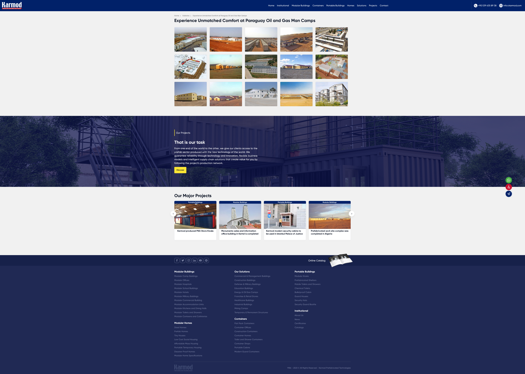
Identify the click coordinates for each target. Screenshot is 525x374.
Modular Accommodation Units (189, 304)
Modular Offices (181, 280)
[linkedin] (194, 260)
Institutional (283, 5)
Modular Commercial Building (188, 300)
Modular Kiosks (302, 276)
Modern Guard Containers (246, 351)
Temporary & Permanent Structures (251, 312)
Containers (318, 5)
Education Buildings (243, 288)
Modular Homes (333, 202)
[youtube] (200, 260)
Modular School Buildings (186, 288)
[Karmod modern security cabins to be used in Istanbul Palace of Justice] (199, 218)
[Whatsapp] (509, 180)
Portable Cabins (242, 347)
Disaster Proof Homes (184, 351)
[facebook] (177, 260)
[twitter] (182, 260)
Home (271, 5)
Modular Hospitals (183, 284)
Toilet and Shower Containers (248, 339)
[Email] (509, 194)
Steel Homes (180, 327)
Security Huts (301, 300)
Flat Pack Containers (244, 323)
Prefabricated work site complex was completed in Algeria (243, 232)
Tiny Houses (179, 335)
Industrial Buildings (243, 304)
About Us (299, 315)
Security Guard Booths (305, 304)
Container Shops (242, 343)
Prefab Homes (181, 331)
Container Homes (242, 335)
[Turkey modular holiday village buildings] (333, 218)
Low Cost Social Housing (186, 339)
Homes (350, 5)
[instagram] (188, 260)
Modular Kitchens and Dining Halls (190, 308)
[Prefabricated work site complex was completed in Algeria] (243, 218)
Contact (384, 5)
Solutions (361, 5)
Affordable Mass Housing (186, 343)
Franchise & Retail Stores (246, 296)
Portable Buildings (335, 5)
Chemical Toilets (302, 288)
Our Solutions (242, 271)
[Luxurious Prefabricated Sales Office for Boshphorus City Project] (288, 218)
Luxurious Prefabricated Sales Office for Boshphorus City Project (287, 232)
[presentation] (173, 214)
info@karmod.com (512, 5)
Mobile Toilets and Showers (307, 284)
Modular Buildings (301, 5)
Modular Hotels (181, 292)
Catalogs (299, 327)
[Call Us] (509, 187)
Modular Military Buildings (186, 296)
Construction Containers (245, 331)
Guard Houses (301, 296)
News (297, 319)
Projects (373, 5)
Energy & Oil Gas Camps (246, 292)
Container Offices (242, 327)
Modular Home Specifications (188, 355)
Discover (180, 170)
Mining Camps (241, 308)
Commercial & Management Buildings (252, 276)
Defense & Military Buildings (247, 284)
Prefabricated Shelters (305, 280)
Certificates (300, 323)
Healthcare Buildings (244, 300)
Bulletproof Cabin (303, 292)
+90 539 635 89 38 (487, 5)
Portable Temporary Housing (188, 347)
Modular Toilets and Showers (188, 312)
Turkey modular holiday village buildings (329, 232)
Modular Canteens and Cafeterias (190, 316)
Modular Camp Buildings (186, 276)
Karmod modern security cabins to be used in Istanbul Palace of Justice (198, 232)
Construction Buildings (244, 280)
